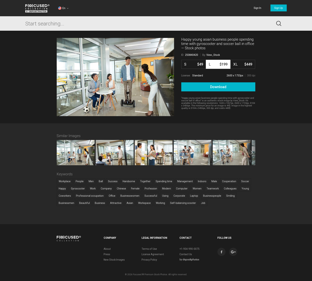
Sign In (257, 8)
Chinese (121, 188)
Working (160, 203)
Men (91, 181)
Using (165, 195)
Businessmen (66, 203)
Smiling (230, 195)
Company (106, 188)
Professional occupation (90, 195)
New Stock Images (114, 259)
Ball (101, 181)
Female (135, 188)
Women (197, 188)
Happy (62, 188)
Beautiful (84, 203)
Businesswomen (129, 195)
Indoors (202, 181)
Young (245, 188)
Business (100, 203)
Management (185, 181)
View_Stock (213, 54)
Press (107, 254)
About (107, 248)
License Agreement (153, 254)
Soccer (245, 181)
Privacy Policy (149, 259)
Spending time (164, 181)
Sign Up (278, 8)
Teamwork (213, 188)
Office (112, 195)
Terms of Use (149, 248)
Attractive (116, 203)
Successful (150, 195)
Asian (130, 203)
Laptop (194, 195)
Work (93, 188)
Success (113, 181)
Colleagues (230, 188)
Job (203, 203)
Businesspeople (212, 195)
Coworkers (65, 195)
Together (145, 181)
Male (214, 181)
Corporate (179, 195)
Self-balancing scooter (183, 203)
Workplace (65, 181)
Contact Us (185, 254)
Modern (166, 188)
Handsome (129, 181)
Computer (182, 188)
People (80, 181)
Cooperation (229, 181)
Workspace (144, 203)
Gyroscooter (78, 188)
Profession (151, 188)
